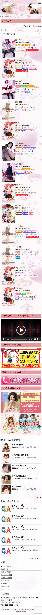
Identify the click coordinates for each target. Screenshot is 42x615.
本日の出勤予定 (6, 572)
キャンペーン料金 (6, 575)
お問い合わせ (5, 586)
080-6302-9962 (11, 605)
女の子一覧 (4, 569)
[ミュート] (34, 339)
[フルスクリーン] (38, 339)
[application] (21, 330)
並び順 (3, 30)
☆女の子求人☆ (6, 566)
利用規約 (4, 583)
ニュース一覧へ (34, 497)
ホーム (3, 589)
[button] (21, 330)
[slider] (19, 339)
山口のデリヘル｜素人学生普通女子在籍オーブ (25, 609)
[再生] (3, 339)
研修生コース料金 (6, 578)
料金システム (5, 580)
